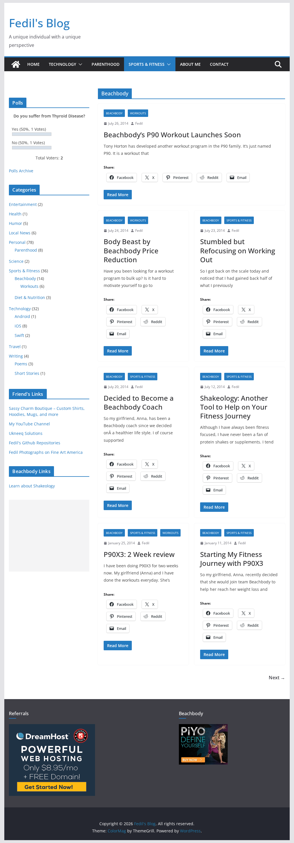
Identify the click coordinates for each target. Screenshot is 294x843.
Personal (17, 242)
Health (15, 214)
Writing (16, 356)
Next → (277, 677)
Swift (19, 335)
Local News (19, 233)
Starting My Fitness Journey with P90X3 (231, 558)
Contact (219, 64)
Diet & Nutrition (30, 297)
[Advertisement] (49, 536)
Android (22, 316)
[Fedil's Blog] (16, 64)
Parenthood (105, 64)
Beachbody (114, 113)
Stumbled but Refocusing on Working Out (237, 250)
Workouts (138, 113)
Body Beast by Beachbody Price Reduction (131, 250)
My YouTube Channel (29, 424)
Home (33, 64)
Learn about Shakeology (32, 486)
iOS (18, 326)
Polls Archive (21, 170)
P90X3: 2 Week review (139, 554)
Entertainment (23, 204)
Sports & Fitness (147, 64)
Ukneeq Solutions (25, 433)
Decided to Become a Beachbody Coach (139, 402)
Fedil (139, 123)
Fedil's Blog (39, 23)
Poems (21, 363)
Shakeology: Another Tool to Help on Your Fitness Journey (234, 406)
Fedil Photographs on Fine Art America (46, 452)
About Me (190, 64)
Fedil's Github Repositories (34, 442)
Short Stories (27, 373)
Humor (15, 223)
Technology (62, 64)
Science (16, 261)
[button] (79, 64)
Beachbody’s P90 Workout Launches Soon (172, 134)
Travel (15, 346)
